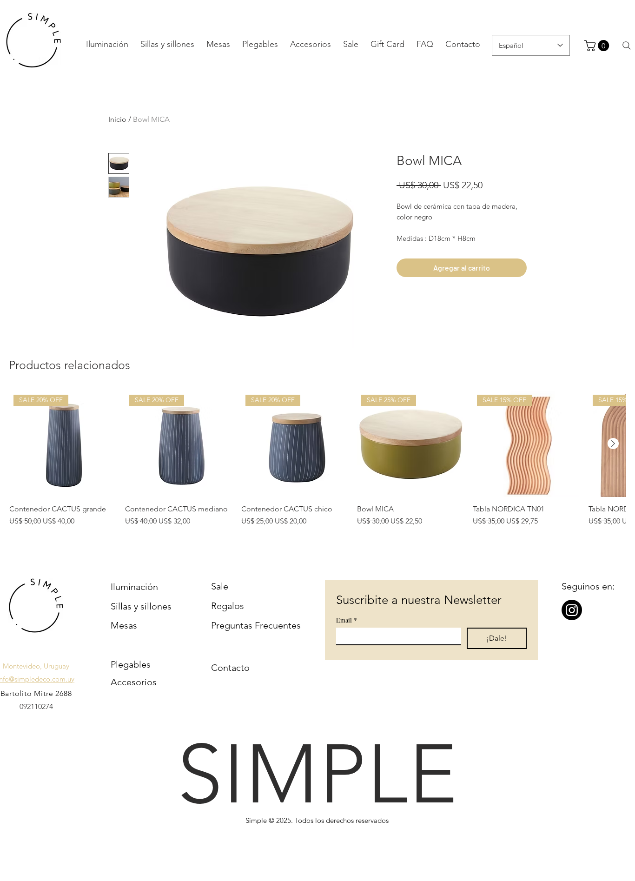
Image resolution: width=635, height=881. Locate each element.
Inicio (117, 119)
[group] (317, 458)
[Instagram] (572, 610)
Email (346, 620)
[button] (598, 45)
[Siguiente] (613, 443)
